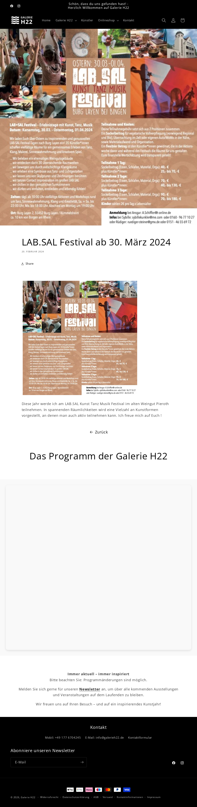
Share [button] (30, 264)
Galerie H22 (28, 797)
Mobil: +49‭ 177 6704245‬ (63, 738)
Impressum (154, 797)
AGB (96, 797)
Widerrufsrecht (49, 797)
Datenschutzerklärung (76, 797)
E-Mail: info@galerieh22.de (104, 738)
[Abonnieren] (82, 762)
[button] (65, 20)
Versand (108, 797)
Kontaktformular (140, 738)
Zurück (101, 432)
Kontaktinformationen (130, 797)
